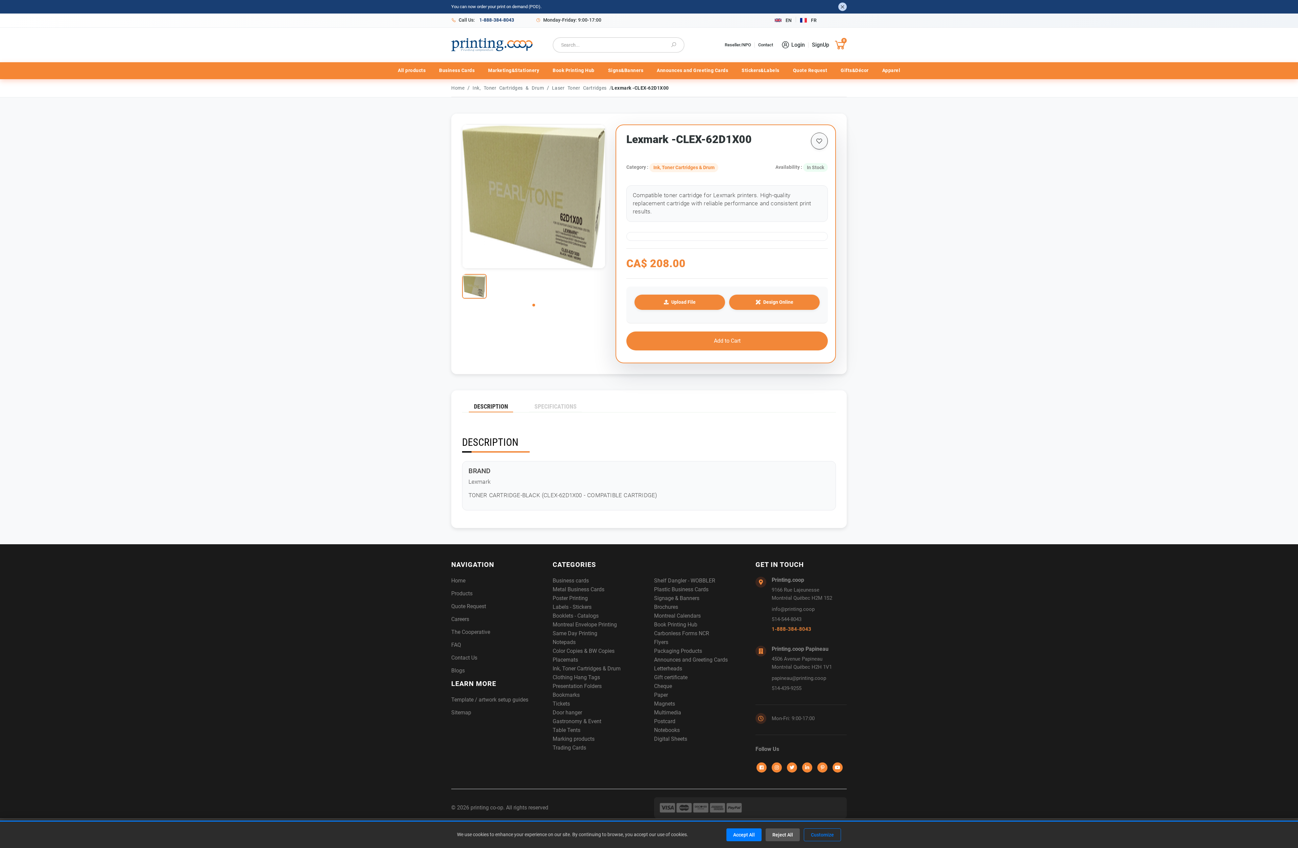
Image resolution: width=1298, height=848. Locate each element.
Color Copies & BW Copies (584, 651)
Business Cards (457, 70)
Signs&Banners (626, 70)
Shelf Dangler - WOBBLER (684, 580)
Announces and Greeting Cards (692, 70)
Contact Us (464, 658)
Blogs (458, 670)
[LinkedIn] (807, 767)
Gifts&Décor (855, 70)
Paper (661, 695)
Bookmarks (566, 695)
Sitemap (461, 712)
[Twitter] (792, 767)
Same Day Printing (575, 633)
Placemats (565, 660)
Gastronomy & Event (577, 721)
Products (462, 593)
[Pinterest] (822, 767)
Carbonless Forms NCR (681, 633)
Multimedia (667, 712)
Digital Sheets (670, 739)
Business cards (571, 580)
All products (412, 70)
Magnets (664, 704)
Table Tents (566, 730)
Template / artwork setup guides (489, 699)
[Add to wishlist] (819, 141)
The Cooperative (470, 632)
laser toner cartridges (581, 88)
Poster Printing (570, 598)
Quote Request (810, 70)
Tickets (561, 704)
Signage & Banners (676, 598)
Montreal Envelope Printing (585, 624)
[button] (533, 305)
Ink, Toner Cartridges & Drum (510, 88)
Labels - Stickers (572, 607)
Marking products (574, 739)
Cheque (663, 686)
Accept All (744, 835)
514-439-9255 (786, 688)
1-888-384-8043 (791, 629)
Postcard (664, 721)
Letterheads (668, 668)
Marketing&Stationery (513, 70)
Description (491, 406)
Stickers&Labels (760, 70)
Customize (822, 835)
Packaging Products (678, 651)
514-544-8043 (786, 619)
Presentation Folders (577, 686)
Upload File (683, 302)
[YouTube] (838, 767)
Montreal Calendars (677, 616)
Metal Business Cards (578, 589)
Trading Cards (569, 747)
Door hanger (567, 712)
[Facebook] (761, 767)
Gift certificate (671, 677)
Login (798, 45)
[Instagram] (777, 767)
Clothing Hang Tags (576, 677)
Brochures (666, 607)
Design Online (778, 302)
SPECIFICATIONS (555, 406)
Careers (460, 619)
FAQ (456, 645)
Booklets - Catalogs (576, 616)
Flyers (661, 642)
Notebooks (667, 730)
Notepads (564, 642)
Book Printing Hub (574, 70)
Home (457, 88)
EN (789, 20)
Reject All (782, 835)
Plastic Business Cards (681, 589)
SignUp (820, 45)
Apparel (891, 70)
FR (814, 20)
